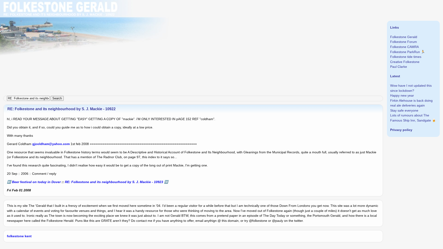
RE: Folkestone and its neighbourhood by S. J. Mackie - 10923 (114, 182)
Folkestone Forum (403, 42)
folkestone (15, 236)
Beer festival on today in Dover (36, 182)
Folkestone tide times (405, 57)
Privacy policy (401, 130)
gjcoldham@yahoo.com (51, 144)
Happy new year (402, 95)
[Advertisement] (138, 32)
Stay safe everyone (404, 110)
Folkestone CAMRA (404, 47)
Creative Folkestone (404, 62)
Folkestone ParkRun (405, 52)
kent (28, 236)
